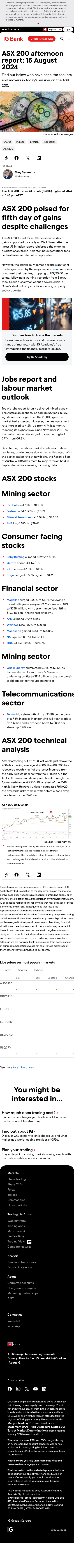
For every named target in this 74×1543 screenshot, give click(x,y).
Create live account (42, 38)
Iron (55, 269)
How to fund (27, 1358)
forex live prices (23, 1067)
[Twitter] (28, 158)
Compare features (19, 1246)
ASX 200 (8, 148)
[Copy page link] (6, 158)
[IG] (14, 39)
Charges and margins (22, 1288)
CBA (10, 643)
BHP (9, 523)
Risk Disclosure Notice (45, 1426)
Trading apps (16, 1225)
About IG (14, 1362)
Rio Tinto (13, 505)
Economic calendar (20, 1267)
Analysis (13, 1255)
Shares (7, 141)
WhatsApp (15, 1326)
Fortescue (13, 511)
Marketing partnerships (23, 1293)
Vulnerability (45, 1358)
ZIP (9, 569)
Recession (50, 141)
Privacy (12, 1358)
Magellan (13, 599)
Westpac (12, 624)
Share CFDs (15, 1184)
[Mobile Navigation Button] (69, 39)
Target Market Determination (27, 1430)
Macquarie (14, 630)
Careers (26, 1520)
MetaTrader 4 (16, 1231)
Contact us (15, 1314)
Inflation (34, 141)
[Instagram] (18, 1389)
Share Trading (17, 1179)
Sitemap (17, 1354)
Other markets (17, 1205)
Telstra (11, 714)
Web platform (17, 1220)
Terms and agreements (40, 1354)
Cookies (60, 1358)
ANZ (10, 618)
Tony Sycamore (25, 172)
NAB (10, 637)
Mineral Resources (19, 517)
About (12, 1276)
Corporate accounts (21, 1282)
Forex (7, 970)
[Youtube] (35, 1389)
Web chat (14, 1321)
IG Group (13, 1520)
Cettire (11, 563)
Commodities (16, 1199)
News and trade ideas (22, 1262)
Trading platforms (20, 1214)
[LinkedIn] (39, 158)
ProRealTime (16, 1236)
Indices (20, 141)
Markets (13, 1173)
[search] (62, 39)
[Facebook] (17, 158)
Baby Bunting (15, 556)
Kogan (11, 575)
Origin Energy (16, 667)
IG (9, 1354)
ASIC (11, 1298)
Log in (67, 29)
